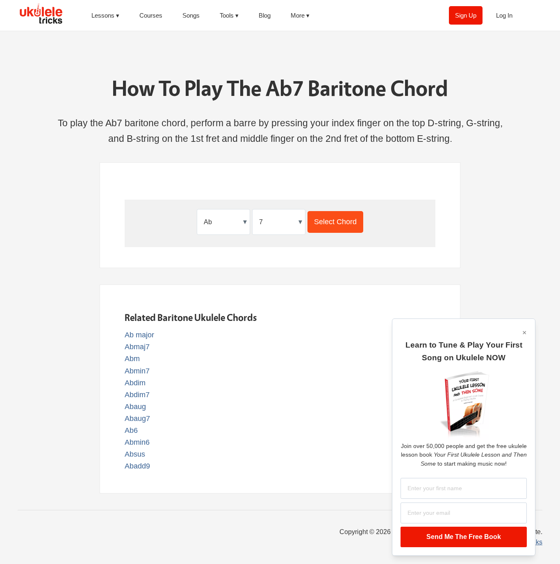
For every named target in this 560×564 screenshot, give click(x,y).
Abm (132, 359)
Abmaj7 (137, 347)
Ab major (139, 335)
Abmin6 (137, 442)
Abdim (135, 383)
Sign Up (465, 15)
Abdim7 (137, 395)
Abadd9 (137, 466)
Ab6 (131, 430)
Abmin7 (137, 371)
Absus (135, 454)
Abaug (135, 407)
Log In (504, 15)
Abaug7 (137, 418)
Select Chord (335, 222)
